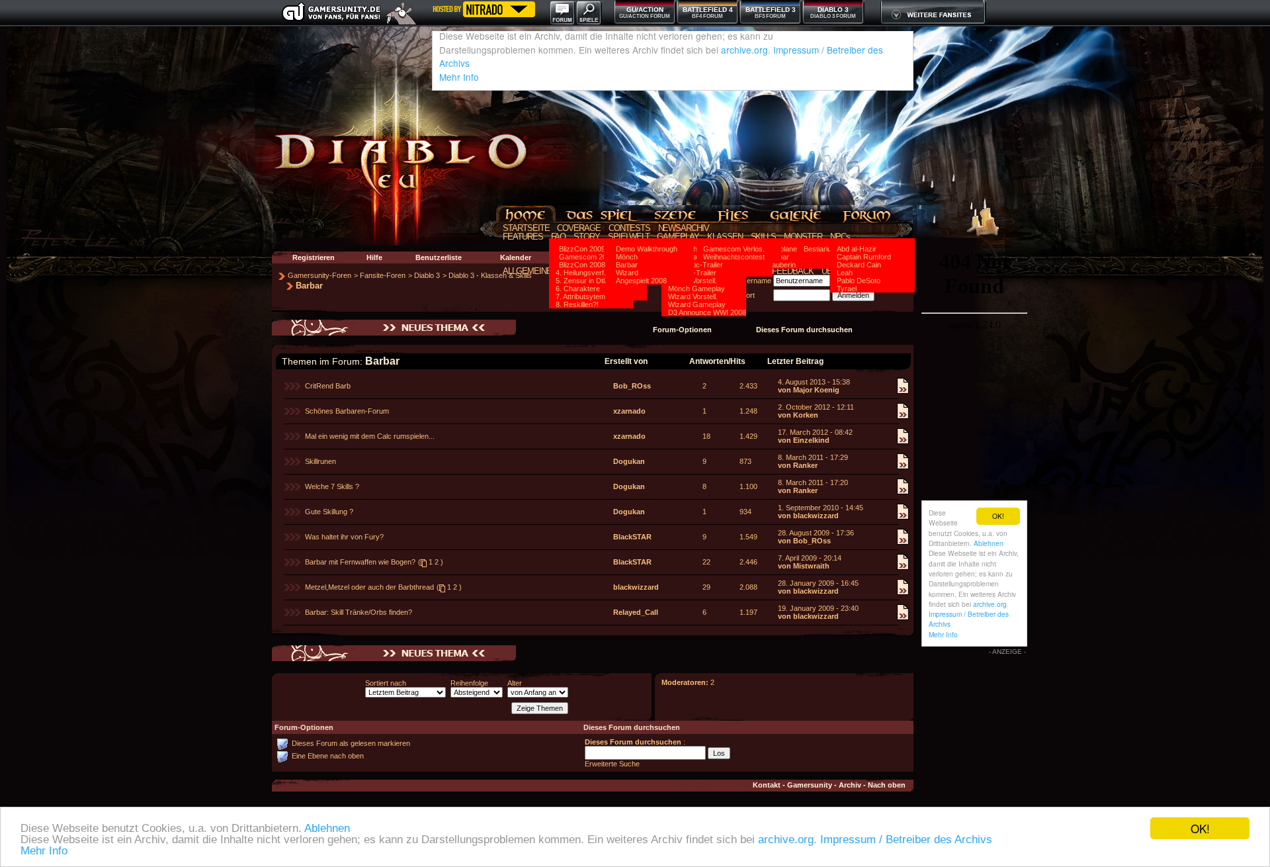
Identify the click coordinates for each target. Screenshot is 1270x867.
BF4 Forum (707, 16)
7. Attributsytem (580, 296)
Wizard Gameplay (697, 304)
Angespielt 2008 (641, 281)
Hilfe (374, 257)
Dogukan (629, 461)
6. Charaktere (578, 289)
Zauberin (781, 265)
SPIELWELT (629, 237)
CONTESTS (629, 228)
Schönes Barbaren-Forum (347, 411)
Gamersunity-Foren (319, 275)
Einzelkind (811, 440)
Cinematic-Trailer (695, 265)
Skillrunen (320, 461)
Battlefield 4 (708, 9)
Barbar (627, 265)
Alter (514, 683)
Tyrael (847, 289)
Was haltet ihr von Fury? (344, 537)
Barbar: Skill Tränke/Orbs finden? (358, 612)
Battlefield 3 (770, 9)
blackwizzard (816, 516)
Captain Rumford (864, 257)
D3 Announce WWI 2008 (707, 312)
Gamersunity (809, 785)
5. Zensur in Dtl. (581, 281)
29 (706, 587)
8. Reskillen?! (577, 304)
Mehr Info (44, 850)
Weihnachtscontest (734, 257)
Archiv (850, 785)
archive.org (786, 839)
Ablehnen (327, 828)
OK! (1200, 828)
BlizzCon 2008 (582, 265)
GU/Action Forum (644, 16)
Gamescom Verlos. (734, 249)
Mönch (627, 257)
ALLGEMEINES (530, 271)
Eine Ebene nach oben (328, 756)
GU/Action (644, 9)
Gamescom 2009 (586, 257)
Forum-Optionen (682, 330)
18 (706, 436)
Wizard (627, 273)
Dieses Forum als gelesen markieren (351, 743)
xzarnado (629, 411)
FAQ (558, 237)
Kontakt (767, 785)
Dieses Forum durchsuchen (804, 330)
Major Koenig (816, 390)
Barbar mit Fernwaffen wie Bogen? (360, 562)
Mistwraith (811, 566)
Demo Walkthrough (646, 249)
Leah (845, 273)
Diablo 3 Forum (833, 16)
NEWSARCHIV (684, 228)
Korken (805, 415)
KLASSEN (725, 237)
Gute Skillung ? (329, 512)
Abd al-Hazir (856, 249)
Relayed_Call (635, 612)
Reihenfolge (469, 683)
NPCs (840, 237)
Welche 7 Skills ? (332, 486)
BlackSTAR (632, 537)
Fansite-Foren (382, 275)
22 (706, 562)
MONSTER (803, 237)
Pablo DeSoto (858, 281)
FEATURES (523, 237)
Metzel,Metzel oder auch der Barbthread (369, 587)
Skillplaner (783, 249)
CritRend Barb (328, 386)
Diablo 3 (833, 9)
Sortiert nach (385, 683)
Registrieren (313, 257)
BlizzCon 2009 (582, 249)
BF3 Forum (770, 16)
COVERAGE (579, 228)
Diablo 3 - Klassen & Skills (490, 275)
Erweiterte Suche (612, 764)
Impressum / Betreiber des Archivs (906, 839)
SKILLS (764, 237)
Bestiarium (820, 249)
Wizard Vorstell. (693, 296)
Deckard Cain (859, 265)
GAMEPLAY (678, 237)
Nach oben (887, 785)
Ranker (805, 465)
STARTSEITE (526, 228)
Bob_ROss (632, 386)
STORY (586, 237)
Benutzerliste (438, 257)
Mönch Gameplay (696, 289)
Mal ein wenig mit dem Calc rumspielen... (370, 436)
